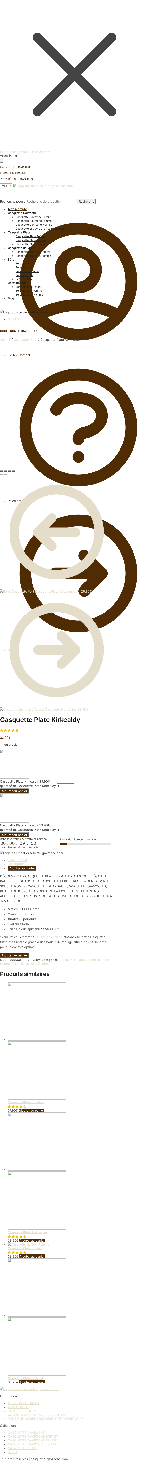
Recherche (86, 201)
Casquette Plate (25, 340)
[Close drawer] (1, 160)
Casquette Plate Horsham (26, 1102)
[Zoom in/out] (13, 471)
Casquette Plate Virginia (25, 1248)
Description (16, 864)
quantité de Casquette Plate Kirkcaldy (28, 786)
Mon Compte (17, 209)
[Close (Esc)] (1, 471)
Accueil (5, 340)
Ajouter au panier (14, 791)
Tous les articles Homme (31, 964)
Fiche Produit (17, 860)
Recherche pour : (12, 201)
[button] (10, 730)
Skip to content (39, 152)
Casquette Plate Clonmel (25, 1378)
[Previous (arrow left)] (1, 474)
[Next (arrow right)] (5, 474)
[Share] (5, 471)
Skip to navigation (13, 152)
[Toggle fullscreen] (9, 471)
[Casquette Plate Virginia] (28, 1244)
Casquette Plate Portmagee (27, 1232)
